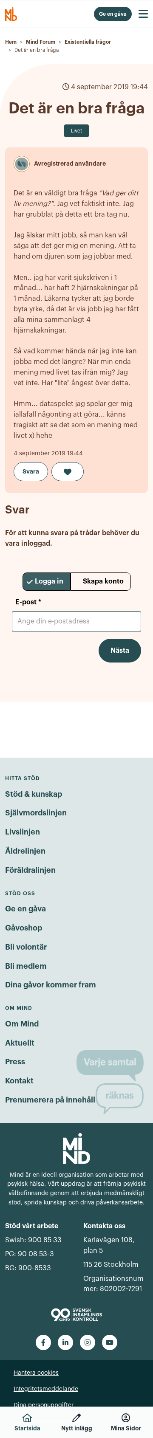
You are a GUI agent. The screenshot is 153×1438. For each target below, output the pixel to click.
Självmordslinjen (36, 813)
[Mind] (76, 1148)
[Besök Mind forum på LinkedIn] (65, 1342)
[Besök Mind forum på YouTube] (109, 1342)
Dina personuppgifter (44, 1405)
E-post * (28, 602)
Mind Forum (40, 42)
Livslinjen (22, 832)
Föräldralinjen (30, 870)
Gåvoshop (23, 928)
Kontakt (19, 1081)
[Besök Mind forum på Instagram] (87, 1342)
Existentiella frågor (88, 42)
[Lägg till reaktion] (67, 471)
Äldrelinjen (25, 851)
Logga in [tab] (49, 581)
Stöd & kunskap (33, 794)
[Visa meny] (143, 14)
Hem (11, 42)
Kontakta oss (104, 1226)
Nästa (119, 650)
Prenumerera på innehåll (50, 1100)
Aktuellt (19, 1043)
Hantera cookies (36, 1373)
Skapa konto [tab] (103, 581)
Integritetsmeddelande (46, 1389)
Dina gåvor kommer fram (50, 985)
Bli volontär (26, 947)
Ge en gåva (25, 909)
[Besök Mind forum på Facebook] (43, 1342)
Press (15, 1062)
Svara (31, 471)
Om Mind (22, 1024)
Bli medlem (26, 966)
